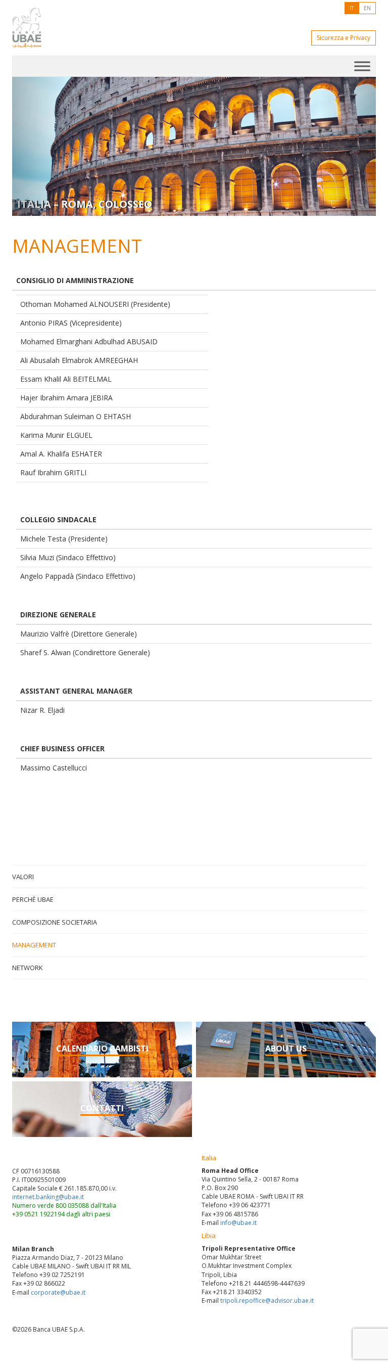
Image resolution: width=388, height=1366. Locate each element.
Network (27, 967)
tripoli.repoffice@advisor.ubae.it (267, 1300)
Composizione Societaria (54, 922)
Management (34, 944)
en (367, 8)
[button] (39, 146)
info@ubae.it (238, 1222)
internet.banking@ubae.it (48, 1197)
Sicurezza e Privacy (343, 37)
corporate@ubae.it (58, 1292)
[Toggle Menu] (362, 66)
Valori (23, 876)
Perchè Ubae (33, 899)
